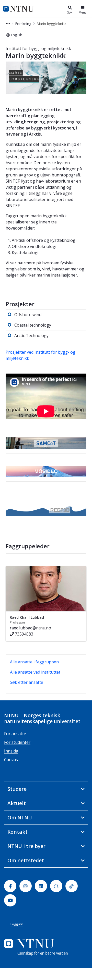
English (16, 34)
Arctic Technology (31, 335)
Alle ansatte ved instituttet (35, 672)
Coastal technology (32, 325)
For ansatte (15, 733)
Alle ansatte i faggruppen (34, 662)
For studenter (17, 742)
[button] (8, 23)
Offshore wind (27, 314)
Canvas (11, 759)
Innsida (11, 751)
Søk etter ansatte (26, 682)
